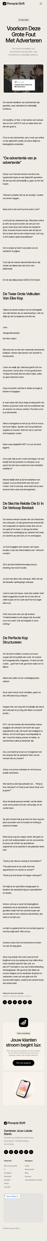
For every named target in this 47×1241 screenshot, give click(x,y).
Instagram (8, 1173)
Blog (26, 1173)
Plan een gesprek (10, 1166)
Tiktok (6, 1183)
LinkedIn (7, 1180)
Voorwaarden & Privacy (33, 1180)
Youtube (7, 1187)
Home (27, 1166)
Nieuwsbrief (29, 1169)
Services (28, 1176)
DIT (8, 967)
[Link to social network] (5, 1002)
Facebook (7, 1176)
